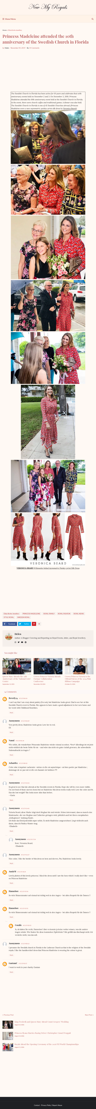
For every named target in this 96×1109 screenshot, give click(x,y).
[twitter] (19, 642)
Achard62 (13, 763)
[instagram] (15, 642)
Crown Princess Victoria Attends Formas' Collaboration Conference (47, 679)
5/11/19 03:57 (23, 963)
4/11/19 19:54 (24, 891)
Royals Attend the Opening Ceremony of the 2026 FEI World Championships (47, 1044)
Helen (18, 633)
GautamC (13, 963)
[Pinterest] (34, 624)
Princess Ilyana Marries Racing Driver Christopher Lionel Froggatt (43, 1033)
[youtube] (22, 642)
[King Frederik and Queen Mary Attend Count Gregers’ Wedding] (7, 1025)
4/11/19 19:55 (24, 908)
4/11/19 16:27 (25, 855)
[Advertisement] (48, 70)
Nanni (11, 740)
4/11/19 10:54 (25, 783)
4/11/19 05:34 (20, 740)
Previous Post (9, 1015)
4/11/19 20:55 (27, 925)
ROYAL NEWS (79, 614)
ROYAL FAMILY (49, 614)
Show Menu (10, 19)
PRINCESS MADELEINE (31, 614)
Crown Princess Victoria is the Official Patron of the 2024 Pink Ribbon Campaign (78, 679)
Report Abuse (57, 1105)
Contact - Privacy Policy (42, 1105)
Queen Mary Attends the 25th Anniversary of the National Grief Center (16, 679)
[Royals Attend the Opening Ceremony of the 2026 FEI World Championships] (7, 1047)
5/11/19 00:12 (25, 943)
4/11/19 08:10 (23, 763)
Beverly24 (13, 698)
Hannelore (13, 891)
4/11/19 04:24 (23, 698)
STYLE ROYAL (9, 617)
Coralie (18, 925)
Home (4, 30)
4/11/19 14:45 (25, 808)
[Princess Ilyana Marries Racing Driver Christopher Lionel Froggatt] (7, 1036)
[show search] (92, 18)
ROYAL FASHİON (64, 614)
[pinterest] (25, 642)
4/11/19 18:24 (21, 871)
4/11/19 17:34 (31, 839)
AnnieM (12, 871)
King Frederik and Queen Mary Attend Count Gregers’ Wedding (42, 1022)
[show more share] (39, 624)
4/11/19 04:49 (25, 721)
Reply (11, 712)
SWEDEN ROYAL (23, 617)
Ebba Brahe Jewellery (15, 30)
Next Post (88, 1015)
